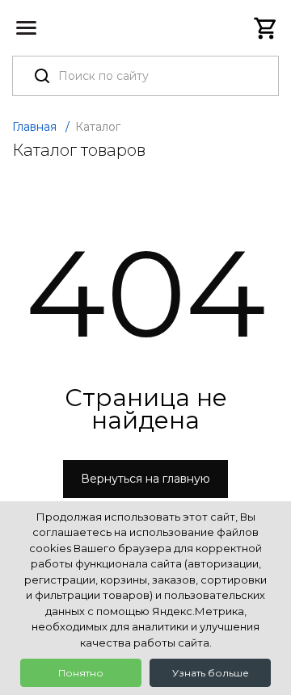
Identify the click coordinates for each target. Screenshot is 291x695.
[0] (266, 28)
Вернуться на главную (145, 478)
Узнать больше (210, 673)
